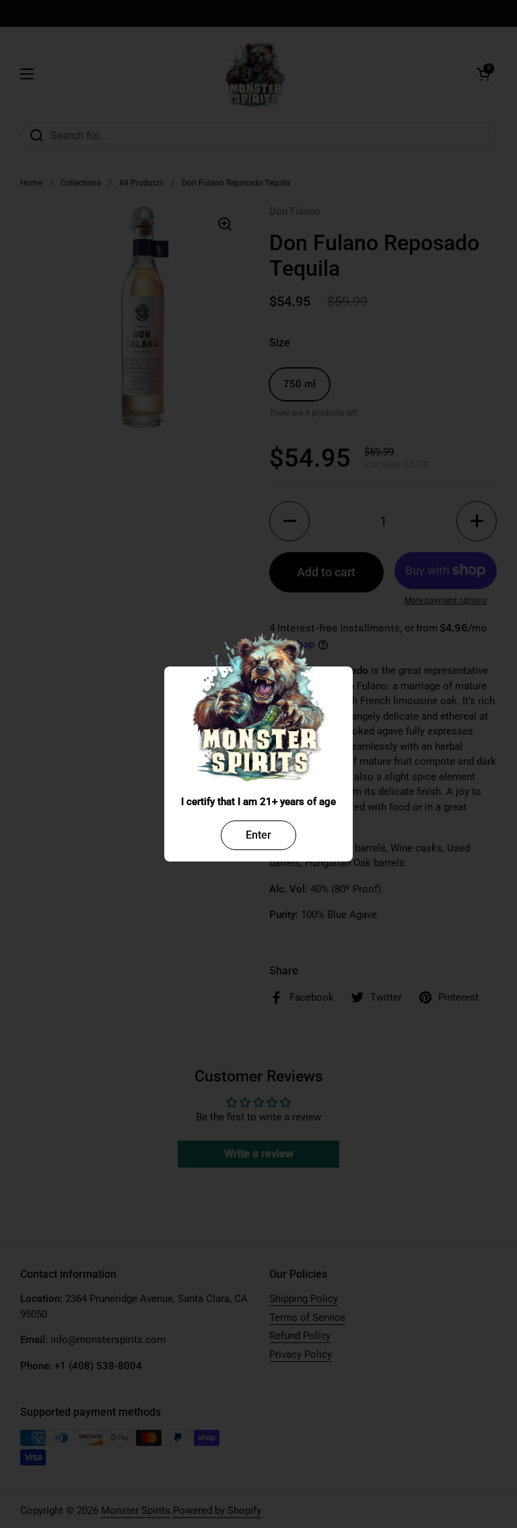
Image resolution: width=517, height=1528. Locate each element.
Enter (258, 835)
